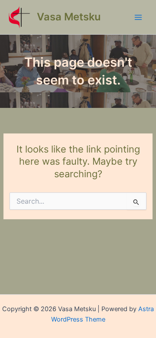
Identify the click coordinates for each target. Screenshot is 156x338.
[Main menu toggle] (138, 17)
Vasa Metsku (69, 16)
